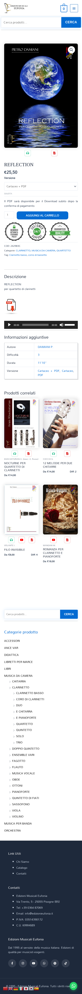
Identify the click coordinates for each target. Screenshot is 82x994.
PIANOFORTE (21, 791)
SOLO (20, 736)
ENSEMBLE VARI (23, 754)
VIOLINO (17, 816)
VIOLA (16, 810)
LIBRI (7, 668)
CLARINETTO (23, 250)
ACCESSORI (12, 640)
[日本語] (26, 988)
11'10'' (42, 362)
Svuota (8, 194)
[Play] (9, 325)
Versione (9, 177)
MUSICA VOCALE (23, 773)
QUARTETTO (64, 250)
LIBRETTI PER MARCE (18, 662)
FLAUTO (17, 767)
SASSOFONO (21, 804)
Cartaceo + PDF (48, 370)
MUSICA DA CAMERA (43, 250)
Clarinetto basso (18, 254)
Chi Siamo (22, 861)
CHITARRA (19, 681)
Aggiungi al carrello (42, 215)
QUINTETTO (24, 730)
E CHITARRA (24, 711)
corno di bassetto (37, 254)
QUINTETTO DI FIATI (25, 798)
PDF (40, 375)
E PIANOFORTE (26, 717)
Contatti (21, 873)
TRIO (19, 742)
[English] (10, 988)
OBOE (16, 779)
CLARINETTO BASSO (30, 693)
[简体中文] (5, 988)
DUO (19, 705)
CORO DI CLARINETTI (30, 699)
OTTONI (17, 785)
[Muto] (61, 325)
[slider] (70, 324)
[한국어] (31, 988)
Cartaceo (67, 370)
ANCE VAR (11, 647)
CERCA (71, 22)
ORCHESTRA (12, 830)
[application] (41, 325)
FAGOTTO (18, 761)
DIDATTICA (11, 655)
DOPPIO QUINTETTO (25, 748)
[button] (71, 49)
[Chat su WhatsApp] (73, 986)
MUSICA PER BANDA (18, 823)
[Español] (36, 988)
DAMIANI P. (45, 347)
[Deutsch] (16, 988)
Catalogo (21, 867)
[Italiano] (21, 988)
